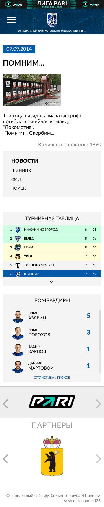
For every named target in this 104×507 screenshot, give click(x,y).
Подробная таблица (52, 281)
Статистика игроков (52, 377)
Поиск (18, 188)
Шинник (21, 171)
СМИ (16, 180)
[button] (5, 403)
